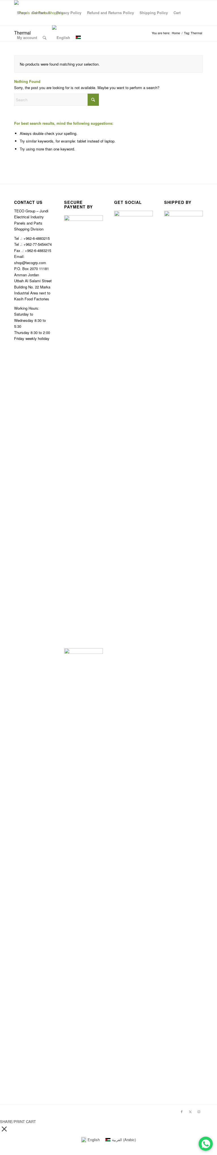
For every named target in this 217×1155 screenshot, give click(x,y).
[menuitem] (21, 12)
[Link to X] (190, 1111)
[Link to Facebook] (181, 1111)
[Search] (44, 37)
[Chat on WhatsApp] (206, 1144)
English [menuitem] (94, 1139)
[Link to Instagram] (198, 1111)
